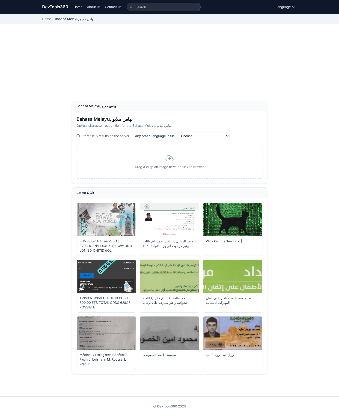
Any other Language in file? (155, 136)
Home (78, 7)
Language (283, 7)
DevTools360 (55, 6)
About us (93, 7)
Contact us (113, 7)
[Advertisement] (169, 66)
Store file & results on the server (105, 136)
